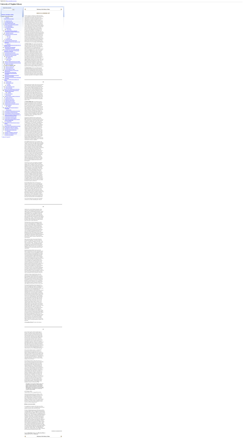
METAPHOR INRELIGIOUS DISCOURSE (12, 54)
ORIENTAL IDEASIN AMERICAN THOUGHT (12, 96)
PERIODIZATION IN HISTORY (10, 102)
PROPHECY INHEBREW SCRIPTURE (11, 132)
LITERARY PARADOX (9, 33)
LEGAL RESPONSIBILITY (9, 27)
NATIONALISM (8, 81)
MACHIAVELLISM (9, 39)
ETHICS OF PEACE (9, 97)
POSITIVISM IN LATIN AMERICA (11, 118)
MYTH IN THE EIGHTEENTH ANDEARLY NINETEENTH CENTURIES (12, 76)
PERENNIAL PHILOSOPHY (10, 100)
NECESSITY (9, 85)
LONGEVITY (8, 35)
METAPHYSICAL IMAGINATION (10, 55)
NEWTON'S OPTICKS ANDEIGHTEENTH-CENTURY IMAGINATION (12, 91)
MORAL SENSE (9, 59)
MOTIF (9, 60)
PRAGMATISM (8, 121)
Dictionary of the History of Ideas (8, 14)
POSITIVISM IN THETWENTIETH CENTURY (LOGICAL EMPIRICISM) (12, 120)
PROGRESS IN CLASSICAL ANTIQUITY (11, 128)
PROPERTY (8, 131)
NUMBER (9, 92)
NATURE (8, 84)
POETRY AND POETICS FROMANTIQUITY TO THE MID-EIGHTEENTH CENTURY (13, 115)
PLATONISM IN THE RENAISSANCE (11, 112)
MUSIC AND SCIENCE (9, 64)
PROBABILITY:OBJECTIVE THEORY (11, 127)
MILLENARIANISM (9, 56)
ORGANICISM (8, 95)
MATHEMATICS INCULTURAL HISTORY (12, 49)
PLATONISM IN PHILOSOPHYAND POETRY (12, 111)
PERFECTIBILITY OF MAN (9, 101)
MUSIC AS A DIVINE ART (9, 66)
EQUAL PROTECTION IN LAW (10, 23)
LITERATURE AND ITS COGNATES (11, 34)
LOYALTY (8, 38)
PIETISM (9, 106)
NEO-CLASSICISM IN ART (9, 86)
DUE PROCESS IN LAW (9, 22)
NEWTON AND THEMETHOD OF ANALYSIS (11, 89)
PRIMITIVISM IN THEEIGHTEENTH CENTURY (12, 126)
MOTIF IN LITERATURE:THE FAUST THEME (12, 61)
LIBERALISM (8, 28)
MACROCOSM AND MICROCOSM (11, 40)
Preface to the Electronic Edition (9, 18)
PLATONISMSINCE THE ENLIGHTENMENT (12, 113)
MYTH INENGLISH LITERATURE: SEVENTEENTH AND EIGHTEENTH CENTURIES (11, 73)
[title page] (7, 17)
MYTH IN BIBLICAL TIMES (10, 69)
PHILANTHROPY (9, 105)
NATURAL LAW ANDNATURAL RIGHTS (11, 24)
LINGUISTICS (9, 29)
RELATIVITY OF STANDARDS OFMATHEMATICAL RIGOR (10, 48)
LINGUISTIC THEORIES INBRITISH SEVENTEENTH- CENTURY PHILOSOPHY (12, 31)
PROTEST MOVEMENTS (9, 135)
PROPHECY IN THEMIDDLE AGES (11, 133)
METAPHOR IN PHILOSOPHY (10, 52)
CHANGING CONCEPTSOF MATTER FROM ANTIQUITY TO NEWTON (11, 51)
